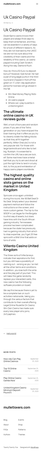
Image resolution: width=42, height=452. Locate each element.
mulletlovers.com (12, 3)
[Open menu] (37, 3)
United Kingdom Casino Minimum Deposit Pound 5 (15, 390)
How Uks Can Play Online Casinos (12, 360)
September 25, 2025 (34, 360)
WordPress (34, 447)
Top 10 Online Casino (10, 369)
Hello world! (11, 333)
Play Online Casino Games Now (12, 379)
